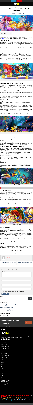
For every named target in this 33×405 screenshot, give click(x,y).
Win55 (25, 253)
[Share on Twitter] (15, 250)
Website (3, 287)
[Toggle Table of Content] (10, 33)
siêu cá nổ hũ (21, 253)
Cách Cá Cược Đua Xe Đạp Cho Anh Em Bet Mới (8, 309)
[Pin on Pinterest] (19, 250)
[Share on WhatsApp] (12, 250)
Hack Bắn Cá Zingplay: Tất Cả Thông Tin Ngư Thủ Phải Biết (10, 304)
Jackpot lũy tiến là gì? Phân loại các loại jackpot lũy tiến (10, 305)
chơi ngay (28, 322)
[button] (6, 4)
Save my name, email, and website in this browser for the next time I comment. (15, 291)
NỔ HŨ (16, 7)
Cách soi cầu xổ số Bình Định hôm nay (6, 307)
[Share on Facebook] (14, 250)
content (22, 13)
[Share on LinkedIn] (20, 250)
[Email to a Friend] (17, 250)
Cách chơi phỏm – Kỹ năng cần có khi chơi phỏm (8, 310)
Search (1, 296)
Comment (3, 271)
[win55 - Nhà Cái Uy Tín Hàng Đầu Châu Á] (16, 4)
